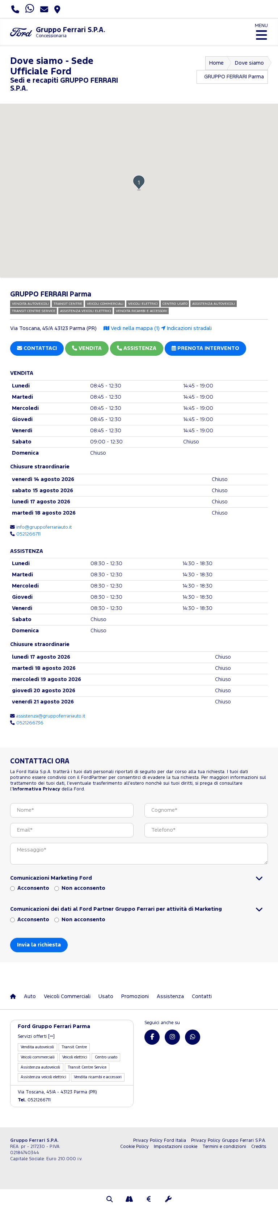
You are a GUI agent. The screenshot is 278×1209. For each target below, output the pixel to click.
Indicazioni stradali (188, 328)
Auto (30, 996)
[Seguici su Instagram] (172, 1037)
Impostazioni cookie (175, 1147)
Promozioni (135, 996)
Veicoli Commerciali (67, 996)
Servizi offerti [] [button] (36, 1037)
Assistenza (170, 996)
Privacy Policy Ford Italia (159, 1141)
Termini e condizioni (224, 1147)
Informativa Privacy (36, 789)
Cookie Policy (134, 1147)
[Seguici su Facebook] (152, 1037)
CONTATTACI (39, 348)
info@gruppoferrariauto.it (44, 527)
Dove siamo (249, 63)
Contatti (202, 996)
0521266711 (28, 534)
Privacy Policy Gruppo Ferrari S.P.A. (228, 1141)
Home (216, 63)
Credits (258, 1147)
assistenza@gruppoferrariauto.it (50, 716)
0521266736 (29, 723)
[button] (139, 182)
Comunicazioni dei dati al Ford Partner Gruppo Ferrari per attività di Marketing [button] (116, 909)
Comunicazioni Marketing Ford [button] (51, 878)
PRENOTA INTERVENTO (207, 348)
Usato (105, 996)
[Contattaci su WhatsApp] (192, 1037)
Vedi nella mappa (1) (134, 328)
